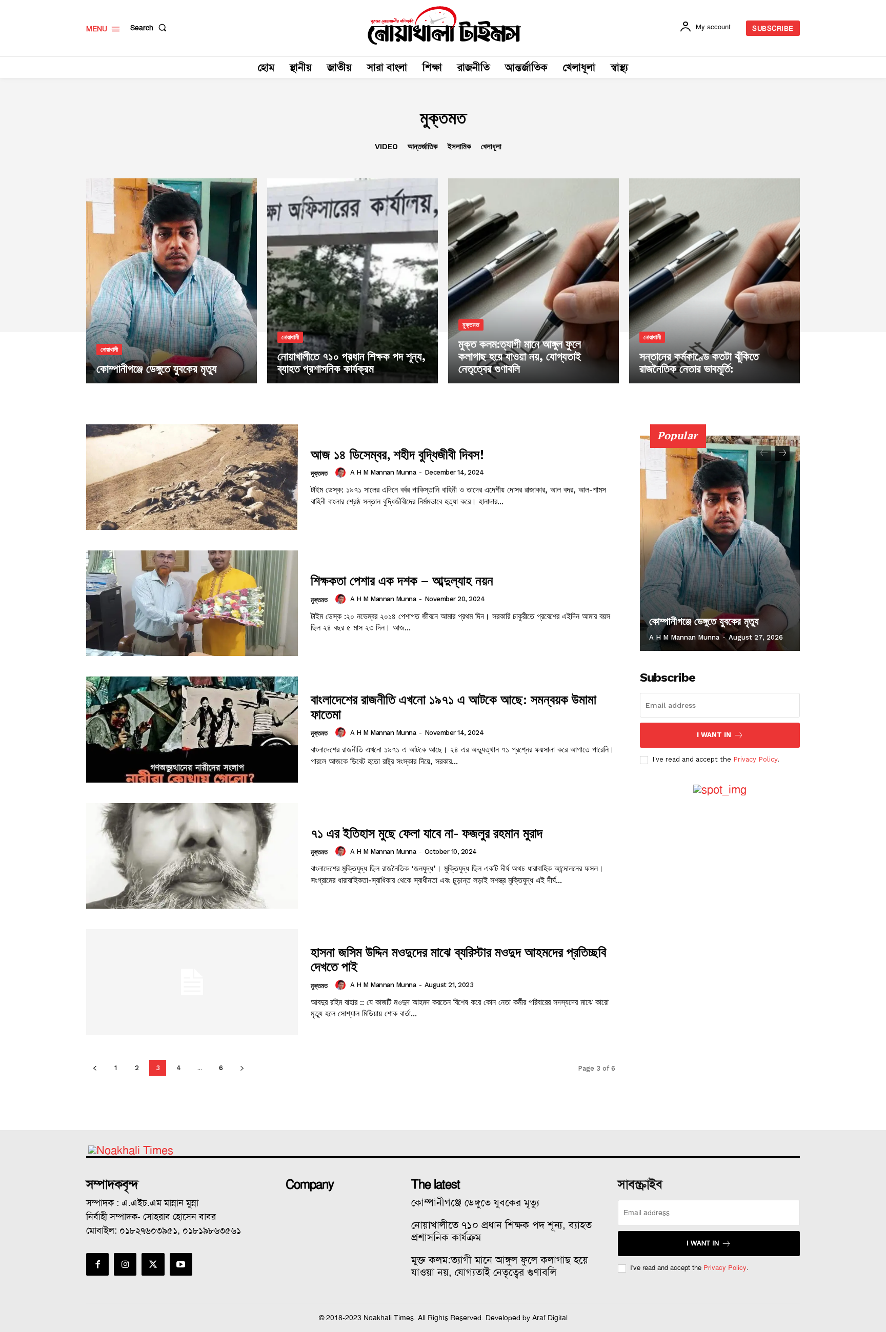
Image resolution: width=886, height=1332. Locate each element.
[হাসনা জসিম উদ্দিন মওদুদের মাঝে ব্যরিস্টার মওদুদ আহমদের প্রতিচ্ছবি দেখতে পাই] (192, 982)
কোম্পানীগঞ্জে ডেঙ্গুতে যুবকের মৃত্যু (704, 621)
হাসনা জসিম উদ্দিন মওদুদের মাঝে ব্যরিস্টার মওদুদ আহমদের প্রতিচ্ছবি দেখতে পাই (458, 959)
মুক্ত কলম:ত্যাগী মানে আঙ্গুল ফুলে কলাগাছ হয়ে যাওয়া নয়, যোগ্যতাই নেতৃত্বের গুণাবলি (499, 1266)
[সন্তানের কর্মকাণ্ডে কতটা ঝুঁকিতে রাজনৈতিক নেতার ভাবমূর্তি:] (714, 280)
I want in (714, 735)
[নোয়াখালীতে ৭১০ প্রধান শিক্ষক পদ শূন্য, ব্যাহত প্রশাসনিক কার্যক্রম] (352, 280)
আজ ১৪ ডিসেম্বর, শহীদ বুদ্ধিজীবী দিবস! (397, 454)
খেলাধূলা (491, 146)
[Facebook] (97, 1264)
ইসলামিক (459, 146)
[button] (150, 27)
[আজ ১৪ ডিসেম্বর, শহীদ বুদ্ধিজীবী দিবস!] (192, 477)
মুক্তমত (470, 325)
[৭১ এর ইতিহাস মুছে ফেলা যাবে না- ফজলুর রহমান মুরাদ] (192, 856)
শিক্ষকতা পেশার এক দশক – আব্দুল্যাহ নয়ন (402, 580)
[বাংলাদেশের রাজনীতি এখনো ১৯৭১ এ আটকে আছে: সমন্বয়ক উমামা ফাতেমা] (192, 729)
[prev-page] (94, 1068)
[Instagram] (125, 1264)
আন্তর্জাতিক (423, 146)
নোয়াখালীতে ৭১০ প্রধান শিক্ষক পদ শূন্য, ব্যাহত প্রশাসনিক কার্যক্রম (501, 1231)
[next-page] (241, 1068)
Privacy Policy (755, 759)
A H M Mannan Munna (383, 472)
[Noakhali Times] (444, 25)
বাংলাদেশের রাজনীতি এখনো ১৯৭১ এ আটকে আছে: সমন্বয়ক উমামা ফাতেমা (453, 706)
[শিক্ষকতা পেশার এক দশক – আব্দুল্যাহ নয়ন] (192, 603)
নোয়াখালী (109, 349)
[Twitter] (153, 1264)
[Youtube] (181, 1264)
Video (386, 146)
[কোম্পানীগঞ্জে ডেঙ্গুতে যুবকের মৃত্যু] (171, 280)
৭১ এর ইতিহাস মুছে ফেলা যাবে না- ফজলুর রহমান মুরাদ (426, 833)
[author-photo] (342, 472)
